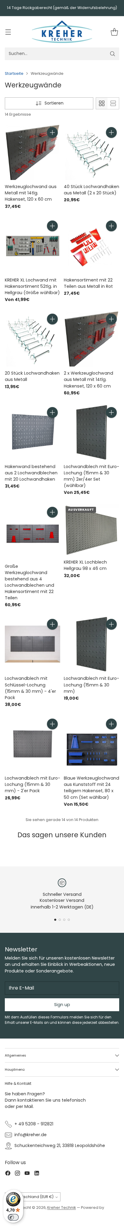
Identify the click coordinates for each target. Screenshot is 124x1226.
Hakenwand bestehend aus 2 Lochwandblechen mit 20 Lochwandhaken (31, 473)
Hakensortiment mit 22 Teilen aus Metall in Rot (88, 283)
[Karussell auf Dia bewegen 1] (55, 920)
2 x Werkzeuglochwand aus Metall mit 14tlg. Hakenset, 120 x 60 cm (88, 379)
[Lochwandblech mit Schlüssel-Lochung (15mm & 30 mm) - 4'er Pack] (32, 644)
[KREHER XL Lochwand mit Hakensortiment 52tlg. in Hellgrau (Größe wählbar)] (32, 245)
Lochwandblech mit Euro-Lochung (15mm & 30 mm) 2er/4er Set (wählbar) (91, 476)
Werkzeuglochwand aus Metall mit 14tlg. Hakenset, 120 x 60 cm (31, 193)
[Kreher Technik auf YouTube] (27, 1174)
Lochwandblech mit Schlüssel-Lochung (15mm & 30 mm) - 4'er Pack (30, 687)
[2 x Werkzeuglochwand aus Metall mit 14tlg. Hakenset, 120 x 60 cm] (91, 339)
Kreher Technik (61, 1207)
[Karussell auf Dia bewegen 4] (69, 920)
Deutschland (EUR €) (34, 1196)
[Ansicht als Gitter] (101, 103)
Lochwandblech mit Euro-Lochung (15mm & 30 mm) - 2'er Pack (32, 784)
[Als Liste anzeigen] (113, 103)
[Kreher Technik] (62, 31)
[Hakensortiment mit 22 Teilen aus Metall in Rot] (91, 245)
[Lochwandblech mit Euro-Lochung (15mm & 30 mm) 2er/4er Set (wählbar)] (91, 432)
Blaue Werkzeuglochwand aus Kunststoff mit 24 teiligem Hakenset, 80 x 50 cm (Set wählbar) (91, 787)
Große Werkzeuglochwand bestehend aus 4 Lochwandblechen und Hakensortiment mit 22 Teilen (29, 582)
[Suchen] (112, 53)
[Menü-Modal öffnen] (8, 32)
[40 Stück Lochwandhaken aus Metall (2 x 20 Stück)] (91, 152)
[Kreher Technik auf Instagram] (17, 1174)
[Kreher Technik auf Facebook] (7, 1174)
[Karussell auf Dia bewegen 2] (60, 920)
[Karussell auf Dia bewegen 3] (64, 920)
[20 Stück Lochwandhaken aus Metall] (32, 339)
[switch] (13, 1217)
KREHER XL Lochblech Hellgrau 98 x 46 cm (85, 565)
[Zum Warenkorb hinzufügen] (52, 132)
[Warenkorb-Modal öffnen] (114, 32)
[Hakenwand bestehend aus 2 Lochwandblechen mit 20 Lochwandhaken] (32, 432)
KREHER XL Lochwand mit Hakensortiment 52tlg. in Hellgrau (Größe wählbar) (32, 286)
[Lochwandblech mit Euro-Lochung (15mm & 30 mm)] (91, 644)
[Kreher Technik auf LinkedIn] (36, 1174)
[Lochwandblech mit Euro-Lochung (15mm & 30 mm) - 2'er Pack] (32, 743)
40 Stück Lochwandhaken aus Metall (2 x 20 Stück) (91, 190)
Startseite (14, 73)
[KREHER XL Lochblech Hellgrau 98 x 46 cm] (91, 530)
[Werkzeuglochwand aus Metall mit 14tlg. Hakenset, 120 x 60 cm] (32, 152)
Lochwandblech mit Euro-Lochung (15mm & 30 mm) (91, 684)
